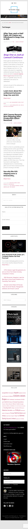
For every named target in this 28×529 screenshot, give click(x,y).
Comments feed (8, 443)
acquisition (5, 393)
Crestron (6, 402)
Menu (15, 3)
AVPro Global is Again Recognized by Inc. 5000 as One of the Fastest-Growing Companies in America (14, 271)
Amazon (11, 393)
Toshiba (22, 418)
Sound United (11, 418)
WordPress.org (7, 446)
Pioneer (12, 413)
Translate (15, 484)
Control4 (11, 399)
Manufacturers (13, 182)
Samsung (18, 413)
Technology (11, 184)
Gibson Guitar (16, 404)
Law (10, 102)
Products (6, 184)
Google (21, 404)
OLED (13, 410)
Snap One (6, 106)
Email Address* (6, 219)
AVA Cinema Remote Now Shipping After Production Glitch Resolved (13, 117)
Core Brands (17, 399)
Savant (24, 413)
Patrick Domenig (15, 185)
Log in (5, 439)
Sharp (4, 415)
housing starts (7, 408)
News (19, 102)
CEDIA (16, 396)
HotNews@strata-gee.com (16, 433)
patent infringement (6, 413)
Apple (16, 393)
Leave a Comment (20, 41)
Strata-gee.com (14, 9)
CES (8, 399)
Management (15, 102)
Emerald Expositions (18, 402)
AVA (19, 105)
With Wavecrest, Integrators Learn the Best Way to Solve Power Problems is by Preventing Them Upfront (13, 279)
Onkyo (17, 410)
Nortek (10, 410)
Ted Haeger (10, 106)
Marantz (22, 407)
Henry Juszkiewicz (11, 405)
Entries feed (7, 441)
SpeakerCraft (18, 418)
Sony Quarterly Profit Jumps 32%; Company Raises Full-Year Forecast (13, 256)
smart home (8, 415)
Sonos (22, 416)
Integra (13, 407)
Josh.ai (22, 105)
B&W (3, 396)
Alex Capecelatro (14, 105)
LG (20, 408)
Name (3, 211)
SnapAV (12, 415)
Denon (10, 402)
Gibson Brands (9, 404)
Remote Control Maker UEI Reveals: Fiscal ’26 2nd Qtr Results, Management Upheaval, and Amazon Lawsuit (12, 286)
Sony (4, 418)
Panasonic (23, 410)
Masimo (4, 410)
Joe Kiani (17, 407)
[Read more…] (7, 98)
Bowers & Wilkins (8, 396)
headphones (4, 405)
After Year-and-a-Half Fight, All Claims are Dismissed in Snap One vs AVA (14, 36)
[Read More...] (5, 264)
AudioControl (22, 393)
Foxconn (3, 404)
